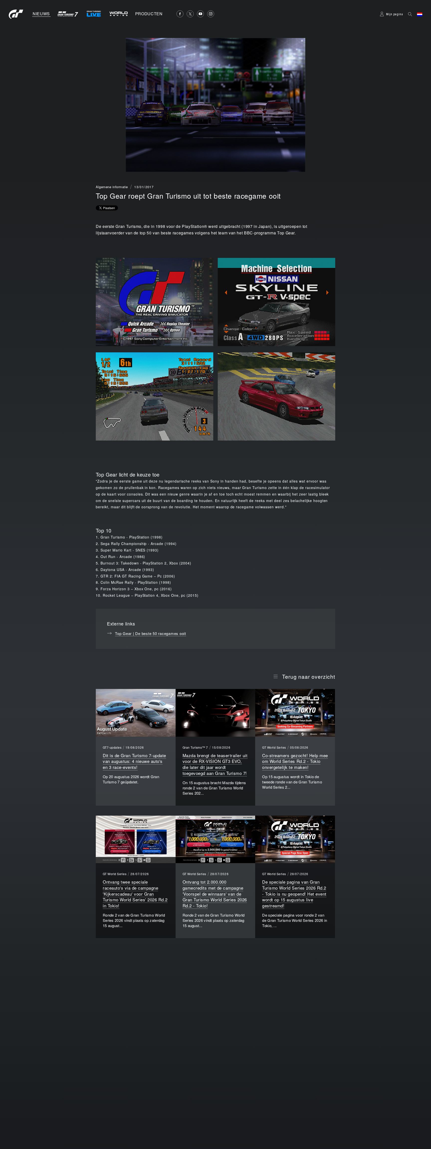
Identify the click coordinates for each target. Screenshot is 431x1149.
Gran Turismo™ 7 (195, 747)
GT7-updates (112, 747)
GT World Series (274, 747)
